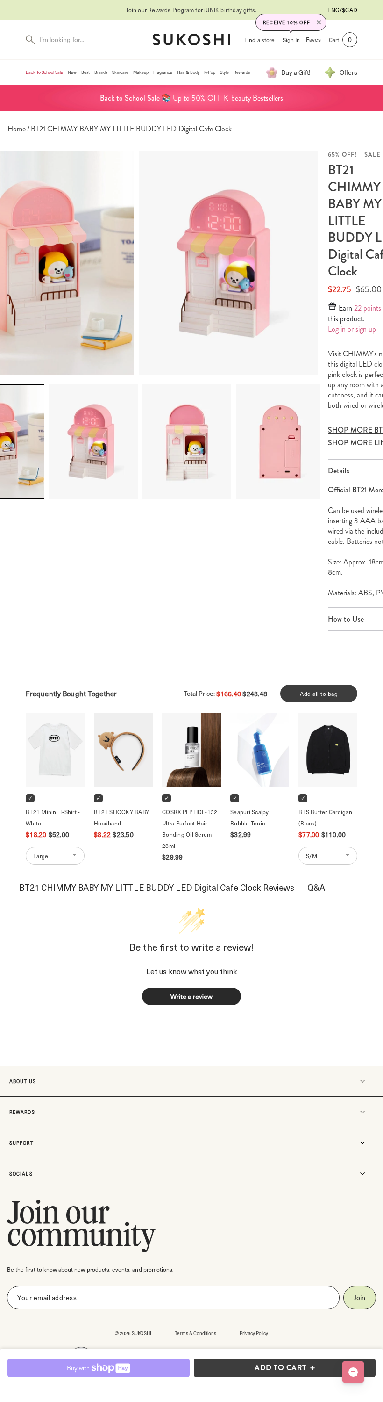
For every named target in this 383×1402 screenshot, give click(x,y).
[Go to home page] (191, 39)
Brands (100, 72)
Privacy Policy (254, 1333)
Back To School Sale (44, 72)
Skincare (120, 72)
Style (224, 72)
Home (16, 129)
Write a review (191, 996)
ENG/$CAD (342, 10)
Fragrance (162, 72)
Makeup (141, 72)
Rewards (242, 72)
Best (85, 72)
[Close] (319, 22)
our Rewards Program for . (191, 10)
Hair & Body (188, 72)
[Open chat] (353, 1372)
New (72, 72)
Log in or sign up (352, 329)
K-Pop (209, 72)
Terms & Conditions (196, 1333)
